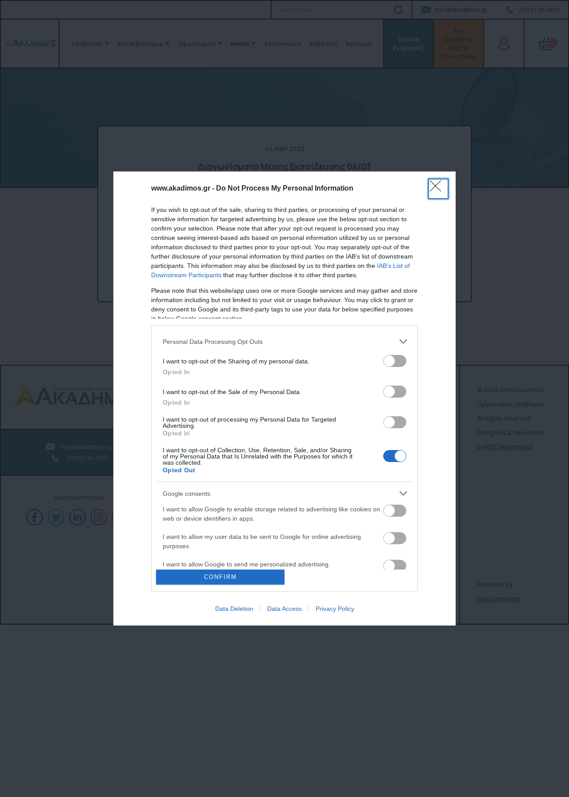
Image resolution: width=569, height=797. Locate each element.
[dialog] (284, 398)
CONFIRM (220, 577)
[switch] (394, 361)
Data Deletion (234, 608)
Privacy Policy (335, 608)
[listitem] (284, 341)
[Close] (438, 188)
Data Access (284, 608)
